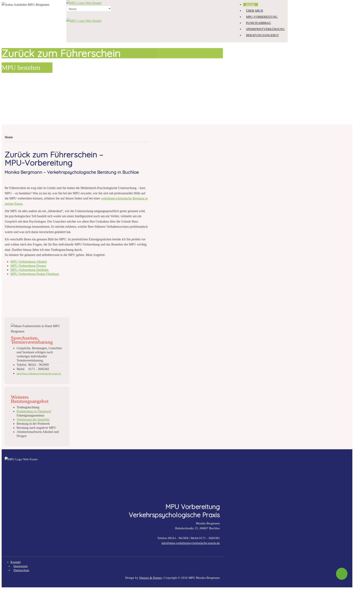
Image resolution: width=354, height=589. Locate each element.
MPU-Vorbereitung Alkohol (28, 261)
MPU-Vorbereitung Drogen (28, 265)
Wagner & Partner (150, 577)
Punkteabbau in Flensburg (33, 411)
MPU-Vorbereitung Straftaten (29, 269)
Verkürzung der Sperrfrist (33, 419)
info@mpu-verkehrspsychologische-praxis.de (190, 543)
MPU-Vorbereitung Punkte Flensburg (34, 274)
